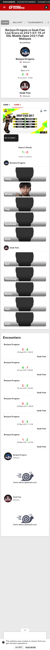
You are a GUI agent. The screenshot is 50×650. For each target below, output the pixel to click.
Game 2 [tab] (17, 105)
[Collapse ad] (25, 630)
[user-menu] (46, 7)
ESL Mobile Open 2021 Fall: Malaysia (25, 37)
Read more (30, 647)
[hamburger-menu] (4, 7)
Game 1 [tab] (6, 105)
